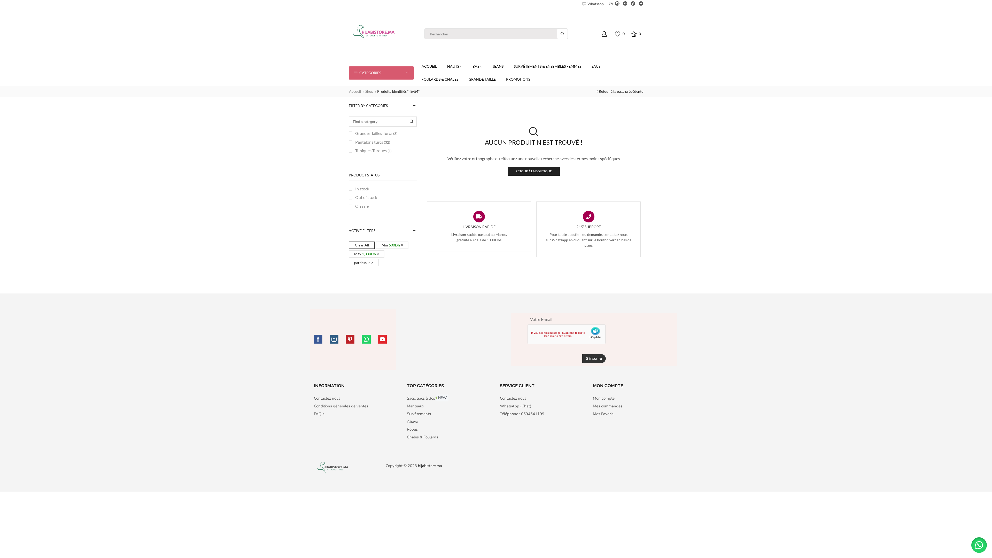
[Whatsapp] (366, 339)
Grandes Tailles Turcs (376, 133)
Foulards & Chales (440, 79)
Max (365, 254)
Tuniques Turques (373, 150)
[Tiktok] (633, 3)
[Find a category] (411, 121)
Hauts (453, 66)
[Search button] (562, 34)
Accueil (429, 66)
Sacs (596, 66)
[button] (979, 545)
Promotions (518, 79)
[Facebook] (641, 3)
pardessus (362, 262)
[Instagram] (617, 3)
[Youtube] (625, 3)
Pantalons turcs (372, 142)
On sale (362, 206)
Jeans (498, 66)
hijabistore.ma (430, 465)
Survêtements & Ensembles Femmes (547, 66)
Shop (369, 91)
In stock (362, 188)
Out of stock (366, 197)
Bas (475, 66)
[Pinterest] (350, 339)
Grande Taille (482, 79)
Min (391, 245)
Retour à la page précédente (621, 91)
